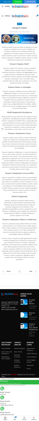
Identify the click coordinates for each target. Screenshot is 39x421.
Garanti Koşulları (31, 357)
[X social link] (9, 267)
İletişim (29, 368)
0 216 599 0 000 (30, 1)
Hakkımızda (30, 365)
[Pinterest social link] (15, 267)
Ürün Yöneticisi (14, 32)
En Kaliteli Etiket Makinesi (32, 301)
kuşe (26, 72)
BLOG (19, 23)
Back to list (19, 271)
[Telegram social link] (26, 267)
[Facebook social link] (4, 267)
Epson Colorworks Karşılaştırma (6, 352)
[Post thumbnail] (24, 304)
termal (30, 72)
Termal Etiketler (5, 348)
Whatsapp (18, 1)
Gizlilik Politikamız (32, 353)
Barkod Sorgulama (19, 348)
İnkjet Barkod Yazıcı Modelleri (5, 358)
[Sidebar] (2, 128)
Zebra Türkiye (18, 352)
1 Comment (32, 308)
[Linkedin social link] (20, 267)
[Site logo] (20, 6)
